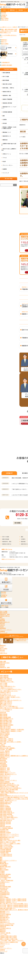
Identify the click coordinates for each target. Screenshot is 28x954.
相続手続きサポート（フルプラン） (8, 107)
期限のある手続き (5, 699)
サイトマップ (6, 173)
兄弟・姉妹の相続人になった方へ (9, 691)
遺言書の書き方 (4, 863)
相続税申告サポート (5, 771)
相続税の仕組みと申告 (6, 802)
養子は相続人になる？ (6, 705)
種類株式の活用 (4, 916)
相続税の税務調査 (5, 782)
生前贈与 (5, 119)
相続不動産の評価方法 (6, 811)
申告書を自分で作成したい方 (8, 695)
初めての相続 (6, 76)
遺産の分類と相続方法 (6, 679)
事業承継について (7, 132)
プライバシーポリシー (8, 165)
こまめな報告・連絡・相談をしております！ (12, 940)
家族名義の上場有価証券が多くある (9, 785)
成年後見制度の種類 (5, 886)
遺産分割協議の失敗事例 (6, 725)
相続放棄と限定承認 (7, 103)
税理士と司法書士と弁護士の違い (9, 939)
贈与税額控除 (3, 759)
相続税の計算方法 (7, 91)
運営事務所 (3, 628)
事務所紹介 (5, 140)
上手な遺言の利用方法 (6, 854)
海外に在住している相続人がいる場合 (10, 843)
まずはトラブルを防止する (7, 923)
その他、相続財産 (5, 751)
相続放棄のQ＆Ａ (4, 831)
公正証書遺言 (3, 865)
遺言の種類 (3, 862)
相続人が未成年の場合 (6, 845)
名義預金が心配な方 (5, 692)
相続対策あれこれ (7, 136)
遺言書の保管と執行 (5, 866)
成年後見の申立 (4, 888)
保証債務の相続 (4, 829)
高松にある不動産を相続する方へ (9, 817)
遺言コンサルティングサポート (8, 860)
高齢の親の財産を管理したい (8, 908)
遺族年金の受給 (4, 737)
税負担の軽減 (3, 794)
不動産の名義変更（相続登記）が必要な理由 (12, 729)
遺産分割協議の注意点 (6, 720)
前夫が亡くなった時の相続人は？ (9, 706)
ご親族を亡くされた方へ (6, 688)
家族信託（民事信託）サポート (8, 902)
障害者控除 (3, 763)
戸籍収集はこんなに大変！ (7, 682)
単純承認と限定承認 (5, 826)
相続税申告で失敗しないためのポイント (11, 700)
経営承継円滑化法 (5, 917)
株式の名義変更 (4, 735)
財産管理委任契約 (5, 893)
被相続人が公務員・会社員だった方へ (10, 697)
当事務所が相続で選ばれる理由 (8, 144)
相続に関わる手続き (7, 84)
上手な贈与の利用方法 (6, 856)
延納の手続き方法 (5, 779)
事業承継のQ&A (4, 919)
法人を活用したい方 (5, 694)
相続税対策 (3, 927)
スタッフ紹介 (3, 934)
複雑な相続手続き (5, 839)
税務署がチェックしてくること (8, 780)
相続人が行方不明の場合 (6, 846)
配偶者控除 (3, 760)
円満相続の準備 (4, 853)
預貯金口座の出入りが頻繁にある (9, 786)
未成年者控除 (3, 762)
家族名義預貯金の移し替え (7, 783)
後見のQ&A (3, 896)
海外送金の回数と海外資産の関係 (9, 789)
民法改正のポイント (5, 776)
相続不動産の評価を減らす (7, 813)
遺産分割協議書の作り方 (6, 719)
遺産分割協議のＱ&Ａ (5, 723)
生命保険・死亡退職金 (6, 749)
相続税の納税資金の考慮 (6, 925)
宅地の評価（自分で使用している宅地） (11, 742)
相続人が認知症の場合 (6, 848)
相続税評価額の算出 (5, 803)
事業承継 (23, 541)
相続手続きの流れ (5, 663)
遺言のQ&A (3, 868)
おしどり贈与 (3, 879)
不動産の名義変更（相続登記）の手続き (11, 731)
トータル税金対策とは (6, 709)
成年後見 (5, 123)
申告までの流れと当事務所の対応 (8, 149)
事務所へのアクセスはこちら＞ (8, 559)
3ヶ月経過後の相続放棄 (6, 828)
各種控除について (5, 757)
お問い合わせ (3, 653)
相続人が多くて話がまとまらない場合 (10, 840)
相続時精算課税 (4, 876)
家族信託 (2, 666)
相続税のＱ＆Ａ (4, 805)
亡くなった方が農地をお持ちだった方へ (11, 689)
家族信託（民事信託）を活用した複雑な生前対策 (8, 127)
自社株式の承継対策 (5, 914)
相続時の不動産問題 (7, 99)
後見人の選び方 (4, 891)
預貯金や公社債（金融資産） (8, 748)
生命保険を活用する (5, 928)
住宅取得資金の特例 (5, 877)
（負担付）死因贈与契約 (6, 880)
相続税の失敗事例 (5, 806)
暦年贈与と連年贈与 (5, 874)
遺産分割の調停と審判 (6, 722)
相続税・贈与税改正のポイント (8, 774)
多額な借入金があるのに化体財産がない (11, 788)
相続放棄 (2, 664)
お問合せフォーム (7, 154)
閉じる (2, 953)
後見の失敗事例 (4, 897)
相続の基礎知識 (6, 72)
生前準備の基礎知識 (7, 112)
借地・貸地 (3, 743)
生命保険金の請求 (5, 732)
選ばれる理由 (3, 648)
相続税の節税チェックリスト (8, 772)
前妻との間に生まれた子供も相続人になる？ (12, 708)
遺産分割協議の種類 (5, 717)
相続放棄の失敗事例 (5, 833)
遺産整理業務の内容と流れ (7, 837)
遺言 (4, 115)
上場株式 (2, 745)
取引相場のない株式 (5, 746)
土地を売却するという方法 (7, 819)
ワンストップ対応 (5, 711)
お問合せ (2, 625)
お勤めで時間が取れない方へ (8, 686)
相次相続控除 (3, 766)
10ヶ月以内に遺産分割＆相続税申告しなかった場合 (14, 797)
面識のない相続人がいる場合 (8, 842)
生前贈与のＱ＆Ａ (5, 882)
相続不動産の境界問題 (6, 814)
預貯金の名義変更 (5, 734)
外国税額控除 (3, 765)
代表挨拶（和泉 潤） (5, 933)
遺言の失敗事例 (4, 870)
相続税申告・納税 (7, 95)
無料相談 (2, 623)
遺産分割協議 (6, 80)
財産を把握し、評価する (8, 88)
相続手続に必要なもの (6, 680)
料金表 (4, 161)
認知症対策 (3, 712)
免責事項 (5, 169)
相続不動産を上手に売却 (6, 816)
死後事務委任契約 (5, 894)
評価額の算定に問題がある (7, 791)
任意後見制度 (3, 890)
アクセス (5, 157)
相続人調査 (3, 661)
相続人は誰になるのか (6, 703)
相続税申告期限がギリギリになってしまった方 (12, 796)
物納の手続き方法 (5, 777)
